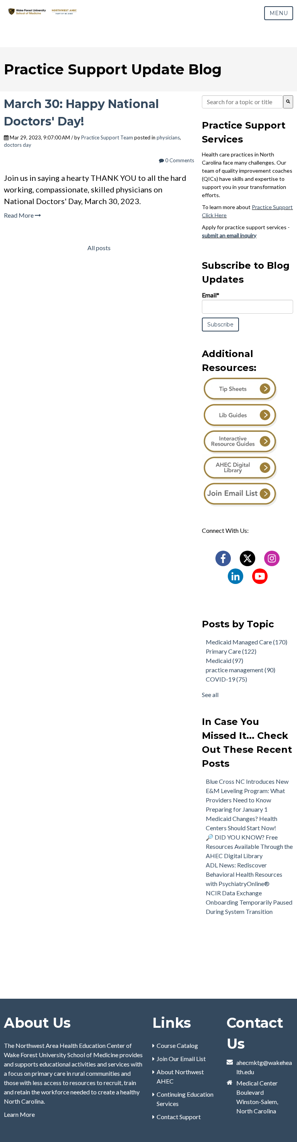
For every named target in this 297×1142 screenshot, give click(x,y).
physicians (168, 137)
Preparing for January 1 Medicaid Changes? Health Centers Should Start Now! (241, 818)
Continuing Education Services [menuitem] (185, 1098)
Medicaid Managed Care (246, 642)
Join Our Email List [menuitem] (181, 1058)
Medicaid (224, 660)
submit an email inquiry (229, 235)
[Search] (288, 101)
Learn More (19, 1114)
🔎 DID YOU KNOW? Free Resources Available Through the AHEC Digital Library (249, 846)
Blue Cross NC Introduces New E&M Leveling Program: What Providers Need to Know (247, 791)
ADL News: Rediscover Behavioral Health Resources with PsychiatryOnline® (244, 874)
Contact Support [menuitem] (179, 1116)
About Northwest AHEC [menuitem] (180, 1076)
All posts (99, 247)
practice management (240, 669)
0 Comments (179, 160)
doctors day (17, 145)
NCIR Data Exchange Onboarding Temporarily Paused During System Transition (249, 902)
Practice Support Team (107, 137)
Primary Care (231, 651)
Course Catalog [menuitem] (177, 1045)
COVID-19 (226, 679)
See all (210, 694)
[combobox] (242, 101)
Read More (19, 215)
